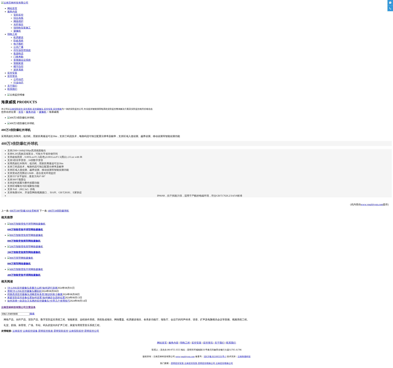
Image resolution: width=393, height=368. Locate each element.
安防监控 (18, 15)
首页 (20, 112)
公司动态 (18, 79)
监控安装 (12, 73)
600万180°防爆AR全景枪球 (24, 210)
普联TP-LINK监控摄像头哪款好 (24, 291)
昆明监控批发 (45, 331)
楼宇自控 (18, 66)
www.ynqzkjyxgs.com (372, 204)
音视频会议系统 (22, 60)
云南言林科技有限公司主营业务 (18, 307)
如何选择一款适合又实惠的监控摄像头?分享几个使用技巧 (38, 300)
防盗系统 (18, 40)
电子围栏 (18, 44)
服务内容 (12, 11)
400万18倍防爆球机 (58, 210)
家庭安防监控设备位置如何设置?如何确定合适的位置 (36, 297)
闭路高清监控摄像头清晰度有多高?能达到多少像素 (34, 294)
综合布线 (18, 18)
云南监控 (17, 331)
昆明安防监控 (61, 331)
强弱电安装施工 (22, 27)
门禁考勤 (18, 56)
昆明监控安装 (177, 363)
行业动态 (18, 82)
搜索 (32, 313)
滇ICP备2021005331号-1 (215, 356)
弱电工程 (12, 34)
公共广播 (18, 47)
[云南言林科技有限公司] (14, 2)
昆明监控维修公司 (206, 363)
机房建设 (18, 37)
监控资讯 (12, 76)
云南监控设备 (30, 331)
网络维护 (18, 21)
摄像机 (17, 31)
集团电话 (18, 53)
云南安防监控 (76, 331)
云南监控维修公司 (224, 363)
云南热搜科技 (244, 356)
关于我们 (12, 86)
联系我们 (12, 89)
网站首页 (12, 8)
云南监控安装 (190, 363)
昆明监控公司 (91, 331)
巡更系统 (18, 69)
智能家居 (18, 63)
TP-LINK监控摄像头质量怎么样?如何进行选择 (32, 288)
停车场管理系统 (22, 50)
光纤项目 (18, 24)
